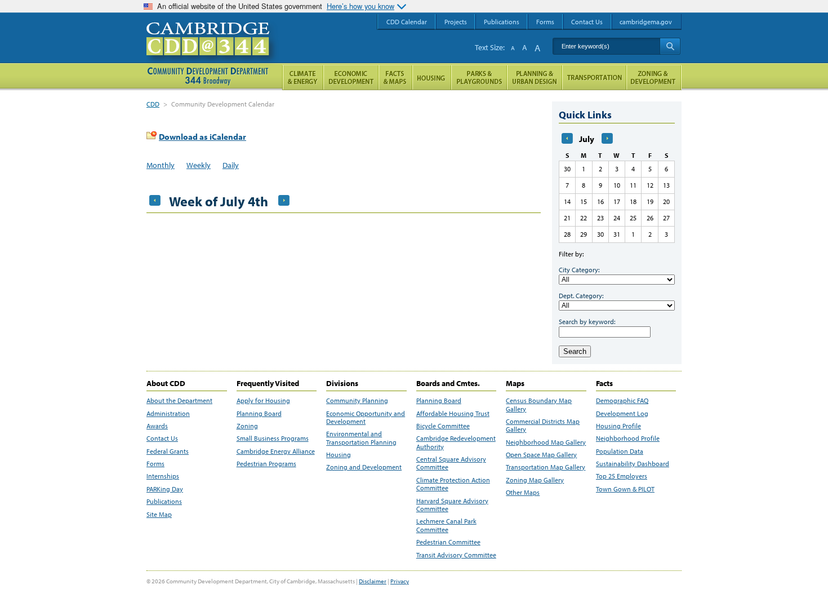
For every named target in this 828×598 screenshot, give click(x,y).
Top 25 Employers (621, 476)
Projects (455, 21)
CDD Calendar (406, 21)
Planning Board (259, 414)
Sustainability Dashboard (632, 464)
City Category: (579, 269)
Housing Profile (618, 426)
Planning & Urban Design (534, 77)
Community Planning (357, 401)
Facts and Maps (395, 77)
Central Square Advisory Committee (451, 463)
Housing (338, 455)
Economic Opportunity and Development (365, 418)
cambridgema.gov (646, 21)
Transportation (594, 77)
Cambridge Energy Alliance (276, 451)
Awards (157, 426)
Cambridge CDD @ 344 (212, 50)
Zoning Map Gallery (535, 480)
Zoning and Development (364, 467)
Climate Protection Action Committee (453, 484)
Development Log (622, 414)
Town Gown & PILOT (625, 489)
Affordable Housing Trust (452, 414)
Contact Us (162, 438)
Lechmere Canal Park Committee (446, 525)
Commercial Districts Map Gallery (543, 425)
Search (574, 351)
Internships (162, 476)
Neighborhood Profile (628, 438)
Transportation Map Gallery (545, 467)
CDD (152, 104)
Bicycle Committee (443, 426)
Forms (155, 464)
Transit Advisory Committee (456, 555)
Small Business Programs (273, 438)
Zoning (247, 426)
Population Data (619, 451)
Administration (168, 414)
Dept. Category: (581, 295)
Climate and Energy (302, 77)
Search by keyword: (587, 321)
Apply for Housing (263, 401)
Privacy (399, 581)
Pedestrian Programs (266, 464)
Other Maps (523, 493)
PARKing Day (164, 489)
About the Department (179, 401)
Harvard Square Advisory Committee (452, 505)
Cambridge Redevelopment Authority (456, 442)
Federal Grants (167, 451)
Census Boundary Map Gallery (539, 405)
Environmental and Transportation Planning (361, 438)
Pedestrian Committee (448, 542)
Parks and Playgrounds (479, 77)
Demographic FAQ (622, 401)
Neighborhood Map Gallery (546, 442)
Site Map (159, 515)
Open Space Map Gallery (541, 455)
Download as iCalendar (202, 136)
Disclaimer (372, 581)
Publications (164, 502)
